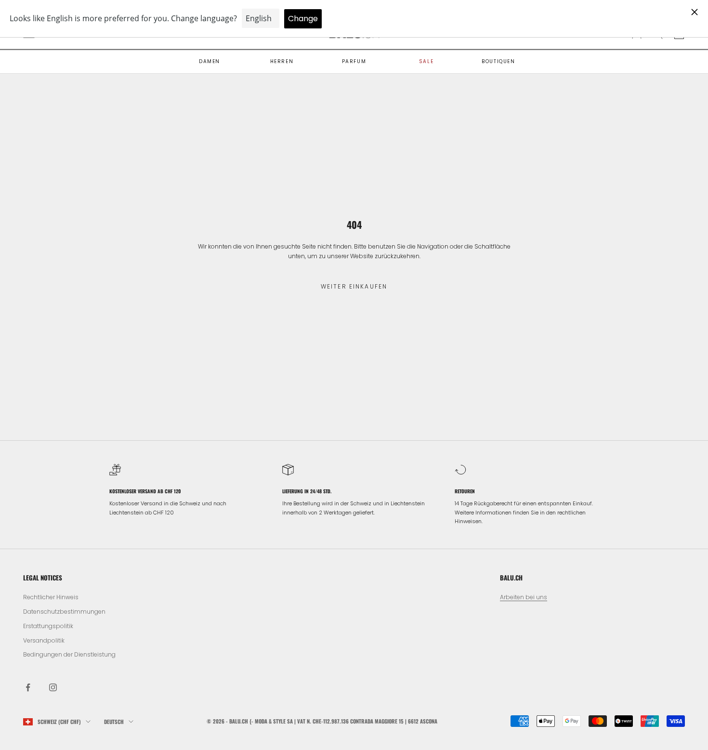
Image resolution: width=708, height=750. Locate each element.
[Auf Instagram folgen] (53, 687)
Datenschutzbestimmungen (64, 611)
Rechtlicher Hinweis (51, 597)
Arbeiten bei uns (523, 597)
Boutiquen (498, 61)
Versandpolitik (44, 640)
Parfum (354, 61)
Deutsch (114, 721)
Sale (426, 61)
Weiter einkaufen (354, 286)
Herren (282, 61)
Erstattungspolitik (48, 626)
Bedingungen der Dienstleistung (69, 654)
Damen (209, 61)
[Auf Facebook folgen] (28, 687)
